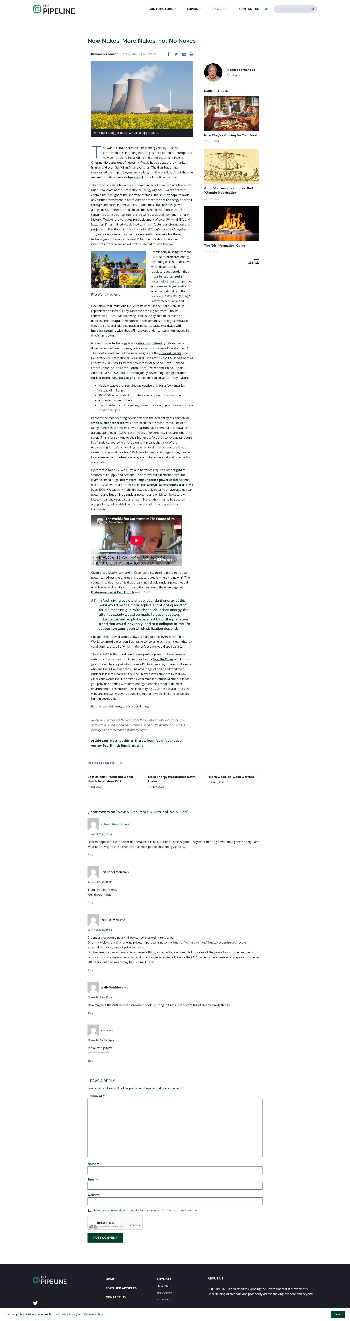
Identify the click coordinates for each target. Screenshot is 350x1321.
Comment (96, 1096)
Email (93, 1179)
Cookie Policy (93, 1314)
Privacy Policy (67, 1314)
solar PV (113, 470)
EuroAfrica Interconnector (165, 485)
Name (93, 1164)
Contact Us (249, 9)
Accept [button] (338, 1314)
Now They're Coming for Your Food (230, 135)
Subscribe (220, 9)
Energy (140, 741)
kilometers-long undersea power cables (149, 480)
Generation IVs (170, 353)
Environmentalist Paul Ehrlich (112, 592)
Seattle (163, 659)
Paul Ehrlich (111, 745)
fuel (167, 741)
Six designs (127, 378)
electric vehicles (122, 741)
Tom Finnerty (163, 1299)
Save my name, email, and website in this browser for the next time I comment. (146, 1210)
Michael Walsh (164, 1286)
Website (94, 1195)
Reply (90, 854)
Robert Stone (166, 679)
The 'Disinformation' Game (224, 245)
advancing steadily (151, 343)
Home (110, 1279)
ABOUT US (215, 1278)
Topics (192, 9)
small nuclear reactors (107, 423)
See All (253, 263)
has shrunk (136, 177)
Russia (126, 745)
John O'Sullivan (164, 1293)
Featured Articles (121, 1288)
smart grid (174, 470)
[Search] (313, 9)
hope (174, 195)
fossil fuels (155, 741)
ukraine (137, 745)
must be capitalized (165, 276)
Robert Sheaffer (112, 824)
